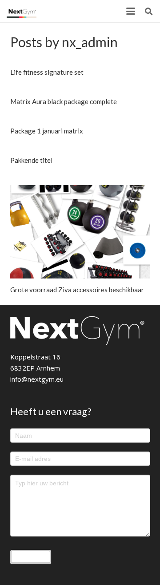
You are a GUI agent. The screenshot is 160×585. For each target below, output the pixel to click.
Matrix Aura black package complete (63, 101)
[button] (130, 11)
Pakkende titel (31, 160)
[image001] (21, 11)
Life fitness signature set (47, 72)
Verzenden (31, 556)
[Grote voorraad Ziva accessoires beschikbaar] (80, 231)
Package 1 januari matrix (46, 131)
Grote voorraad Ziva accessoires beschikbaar (77, 290)
